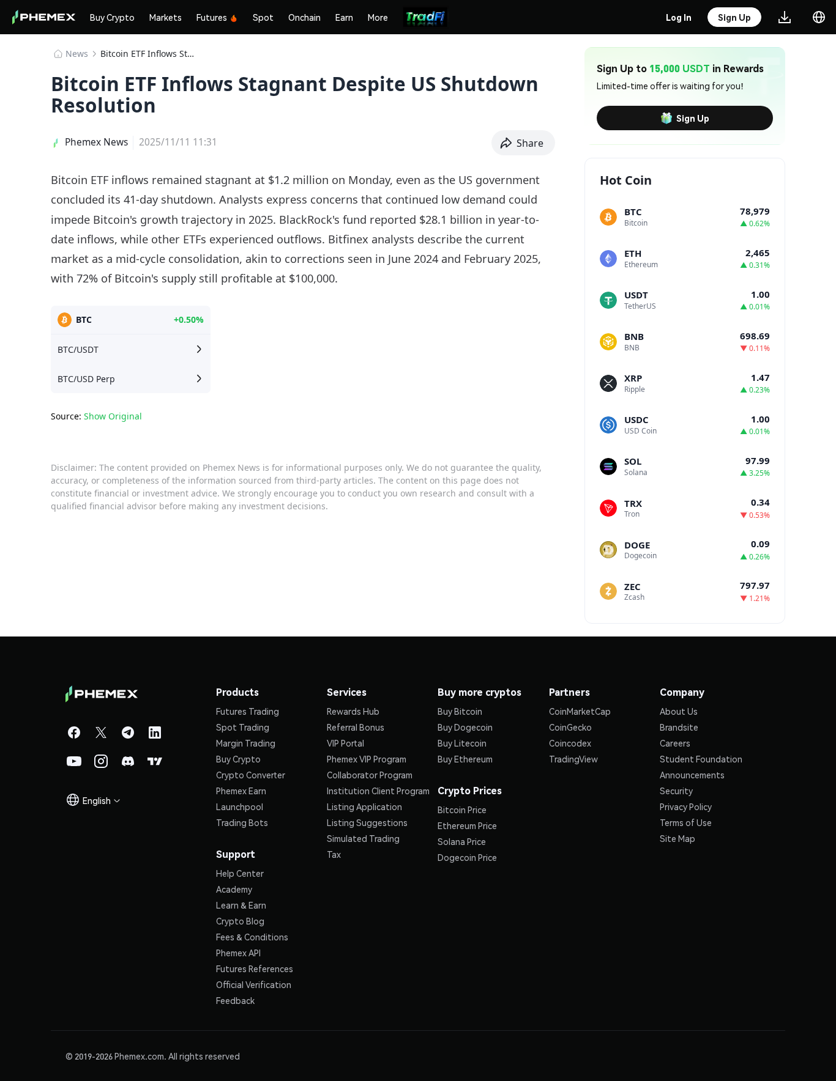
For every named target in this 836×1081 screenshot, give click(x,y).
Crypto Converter (250, 774)
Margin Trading (245, 742)
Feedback (235, 1000)
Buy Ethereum (465, 758)
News (76, 53)
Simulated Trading (363, 838)
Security (676, 790)
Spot (263, 17)
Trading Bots (242, 822)
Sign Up (692, 118)
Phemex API (238, 952)
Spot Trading (242, 726)
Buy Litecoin (462, 742)
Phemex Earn (241, 790)
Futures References (254, 968)
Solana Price (462, 841)
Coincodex (570, 742)
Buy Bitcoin (460, 711)
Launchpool (239, 806)
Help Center (240, 873)
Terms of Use (686, 822)
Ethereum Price (467, 825)
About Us (679, 711)
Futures (211, 17)
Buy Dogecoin (465, 726)
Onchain (304, 17)
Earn (344, 17)
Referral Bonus (355, 726)
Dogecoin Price (467, 857)
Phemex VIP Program (366, 758)
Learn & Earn (241, 904)
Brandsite (679, 726)
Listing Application (364, 806)
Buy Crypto (112, 17)
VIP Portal (345, 742)
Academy (234, 889)
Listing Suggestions (367, 822)
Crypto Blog (240, 920)
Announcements (692, 774)
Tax (334, 854)
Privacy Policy (686, 806)
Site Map (677, 838)
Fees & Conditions (252, 936)
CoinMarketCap (580, 711)
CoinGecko (570, 726)
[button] (523, 143)
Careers (675, 742)
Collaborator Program (369, 774)
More (378, 17)
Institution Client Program (378, 790)
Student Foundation (701, 758)
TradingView (573, 758)
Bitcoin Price (462, 809)
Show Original (113, 416)
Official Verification (253, 984)
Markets (165, 17)
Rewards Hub (353, 711)
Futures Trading (247, 711)
